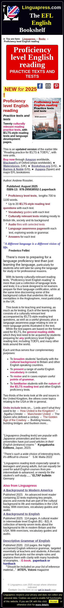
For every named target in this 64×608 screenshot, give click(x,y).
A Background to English (21, 514)
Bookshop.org (41, 166)
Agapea (40, 169)
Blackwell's (10, 162)
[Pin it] (57, 87)
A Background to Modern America (28, 490)
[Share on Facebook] (41, 87)
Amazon (30, 159)
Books (42, 39)
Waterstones (11, 166)
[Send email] (49, 87)
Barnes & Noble (13, 169)
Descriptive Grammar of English (26, 541)
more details (42, 604)
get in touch (44, 590)
